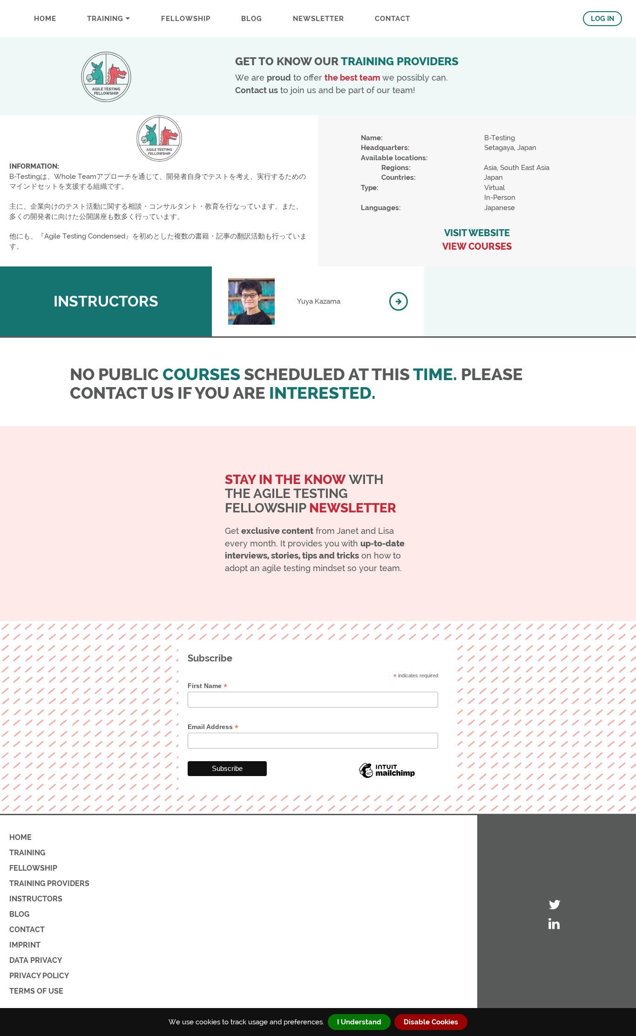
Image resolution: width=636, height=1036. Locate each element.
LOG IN (602, 18)
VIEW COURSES (477, 246)
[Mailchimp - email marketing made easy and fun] (387, 777)
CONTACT (392, 18)
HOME (20, 837)
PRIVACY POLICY (39, 975)
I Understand (359, 1022)
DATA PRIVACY (35, 960)
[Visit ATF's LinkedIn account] (554, 924)
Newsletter (318, 18)
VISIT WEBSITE (477, 233)
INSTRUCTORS (35, 898)
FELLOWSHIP (185, 18)
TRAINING (27, 852)
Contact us (256, 90)
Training (106, 18)
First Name (207, 686)
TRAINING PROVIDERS (49, 883)
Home (45, 18)
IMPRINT (25, 945)
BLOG (251, 18)
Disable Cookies (431, 1022)
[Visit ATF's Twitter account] (554, 905)
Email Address (213, 726)
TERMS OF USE (36, 991)
